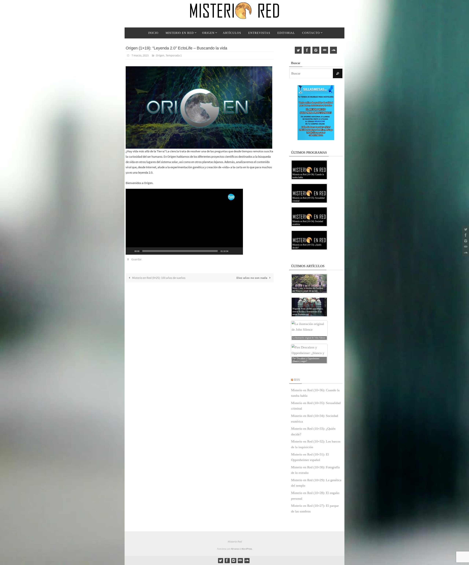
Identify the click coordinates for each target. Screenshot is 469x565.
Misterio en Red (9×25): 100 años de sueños (158, 278)
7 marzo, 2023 (140, 55)
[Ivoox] (465, 252)
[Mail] (465, 246)
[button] (184, 221)
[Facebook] (465, 235)
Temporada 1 (174, 55)
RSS (297, 380)
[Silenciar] (232, 251)
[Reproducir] (130, 251)
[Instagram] (465, 240)
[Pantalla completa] (238, 251)
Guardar (136, 259)
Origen (160, 55)
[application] (184, 222)
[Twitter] (465, 229)
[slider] (180, 251)
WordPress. (246, 548)
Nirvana (235, 548)
